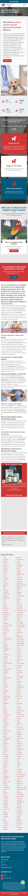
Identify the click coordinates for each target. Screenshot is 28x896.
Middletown (19, 586)
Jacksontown (6, 787)
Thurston (19, 758)
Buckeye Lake (6, 630)
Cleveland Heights (7, 663)
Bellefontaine (6, 597)
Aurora (4, 575)
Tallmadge (19, 752)
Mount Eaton (20, 605)
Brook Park (5, 627)
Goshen (5, 745)
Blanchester (6, 608)
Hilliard (5, 772)
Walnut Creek (20, 783)
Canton (5, 641)
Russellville (19, 703)
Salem (18, 705)
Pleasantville (20, 678)
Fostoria (5, 727)
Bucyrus (5, 632)
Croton (4, 676)
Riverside (19, 694)
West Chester (20, 796)
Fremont (5, 732)
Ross (18, 701)
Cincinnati (5, 656)
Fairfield (5, 710)
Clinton (5, 667)
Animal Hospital (4, 859)
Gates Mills (5, 740)
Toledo (18, 761)
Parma (18, 661)
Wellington (19, 792)
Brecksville (5, 617)
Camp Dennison (7, 637)
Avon (4, 581)
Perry (18, 668)
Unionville (19, 772)
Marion (18, 563)
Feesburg (5, 718)
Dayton (5, 681)
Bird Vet (3, 862)
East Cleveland (6, 698)
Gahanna (5, 734)
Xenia (18, 825)
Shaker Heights (20, 710)
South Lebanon (20, 729)
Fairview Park (6, 714)
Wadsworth (19, 781)
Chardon (5, 647)
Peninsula (19, 667)
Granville (5, 750)
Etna (4, 705)
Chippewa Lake (7, 654)
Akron (4, 557)
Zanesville (19, 829)
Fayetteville (6, 716)
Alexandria (5, 559)
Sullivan (19, 747)
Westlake (19, 803)
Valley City (19, 778)
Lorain (4, 820)
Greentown (5, 754)
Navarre (19, 617)
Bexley (5, 605)
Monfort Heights (20, 596)
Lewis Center (6, 809)
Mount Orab (19, 608)
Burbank (5, 634)
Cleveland (5, 661)
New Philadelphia (21, 625)
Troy (18, 767)
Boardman (5, 612)
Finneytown (6, 723)
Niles (18, 634)
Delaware (5, 687)
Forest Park (6, 725)
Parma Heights (20, 663)
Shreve (18, 719)
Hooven (5, 780)
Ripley (18, 690)
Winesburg (19, 820)
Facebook (15, 894)
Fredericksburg (6, 730)
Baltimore (5, 585)
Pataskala (19, 665)
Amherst (5, 565)
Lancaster (5, 805)
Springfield (19, 734)
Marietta (19, 561)
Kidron (4, 794)
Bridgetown (6, 623)
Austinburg (5, 577)
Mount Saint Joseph (21, 610)
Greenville (5, 756)
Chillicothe (5, 650)
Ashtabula (5, 570)
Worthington (19, 823)
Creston (5, 674)
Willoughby (19, 812)
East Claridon (6, 696)
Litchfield (5, 812)
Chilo (4, 652)
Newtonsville (20, 632)
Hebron (5, 769)
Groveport (5, 760)
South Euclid (20, 727)
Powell (18, 683)
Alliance (5, 561)
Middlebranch (20, 583)
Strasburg (19, 741)
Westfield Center (21, 802)
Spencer (19, 730)
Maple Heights (20, 559)
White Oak (19, 805)
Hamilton (5, 763)
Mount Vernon (20, 612)
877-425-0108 (14, 1)
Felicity (5, 719)
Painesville (19, 659)
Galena (5, 736)
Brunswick (5, 628)
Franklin (5, 729)
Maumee (19, 572)
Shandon (19, 712)
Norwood (19, 650)
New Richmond (20, 627)
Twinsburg (19, 769)
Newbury (19, 630)
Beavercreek (6, 594)
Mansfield (19, 557)
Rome (18, 699)
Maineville (5, 829)
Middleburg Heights (21, 585)
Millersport (19, 592)
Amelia (5, 563)
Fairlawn (5, 712)
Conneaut (5, 672)
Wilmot (18, 816)
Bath (4, 588)
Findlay (5, 721)
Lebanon (5, 807)
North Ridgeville (20, 643)
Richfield (19, 689)
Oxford (18, 658)
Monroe (18, 597)
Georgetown (6, 743)
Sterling (18, 736)
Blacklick (5, 606)
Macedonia (5, 825)
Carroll (4, 643)
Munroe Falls (20, 616)
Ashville (5, 572)
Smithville (19, 723)
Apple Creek (6, 566)
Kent (4, 791)
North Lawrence (20, 639)
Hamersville (6, 761)
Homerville (5, 778)
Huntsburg (5, 785)
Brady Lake (6, 616)
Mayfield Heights (21, 574)
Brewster (5, 619)
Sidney (18, 721)
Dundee (5, 694)
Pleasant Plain (20, 676)
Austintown (5, 579)
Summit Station (20, 749)
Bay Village (6, 590)
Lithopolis (5, 814)
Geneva (5, 741)
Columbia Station (7, 668)
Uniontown (19, 771)
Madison (5, 827)
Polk (18, 679)
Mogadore (19, 594)
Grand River (6, 749)
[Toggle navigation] (24, 5)
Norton (18, 647)
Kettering (5, 792)
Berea (4, 599)
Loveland (5, 822)
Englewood (6, 703)
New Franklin (20, 623)
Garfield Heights (7, 738)
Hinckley (5, 774)
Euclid (4, 707)
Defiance (5, 685)
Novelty (18, 652)
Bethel (4, 603)
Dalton (4, 679)
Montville (19, 599)
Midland (19, 588)
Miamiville (19, 581)
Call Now (14, 277)
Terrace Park (20, 754)
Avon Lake (5, 583)
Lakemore (5, 802)
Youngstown (20, 827)
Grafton (5, 747)
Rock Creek (19, 696)
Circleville (5, 658)
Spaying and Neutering (6, 867)
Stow (18, 740)
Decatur (5, 683)
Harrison (5, 765)
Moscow (19, 603)
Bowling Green (6, 614)
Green (4, 752)
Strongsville (19, 745)
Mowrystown (20, 614)
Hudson (5, 783)
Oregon (18, 654)
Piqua (18, 674)
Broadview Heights (7, 625)
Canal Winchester (7, 639)
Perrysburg (19, 670)
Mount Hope (20, 606)
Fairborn (5, 709)
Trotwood (19, 765)
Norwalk (19, 648)
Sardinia (19, 709)
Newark (18, 628)
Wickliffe (19, 809)
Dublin (4, 692)
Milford (18, 590)
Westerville (19, 800)
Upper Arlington (20, 776)
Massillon (19, 570)
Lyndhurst (5, 823)
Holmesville (6, 776)
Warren (18, 785)
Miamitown (19, 579)
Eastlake (5, 699)
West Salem (19, 798)
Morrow (18, 601)
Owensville (19, 656)
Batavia (5, 586)
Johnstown (5, 789)
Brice (4, 621)
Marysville (19, 566)
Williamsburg (20, 811)
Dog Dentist (3, 864)
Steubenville (20, 738)
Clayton (5, 659)
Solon (18, 725)
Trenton (18, 763)
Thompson (19, 756)
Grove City (5, 758)
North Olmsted (20, 641)
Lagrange (5, 800)
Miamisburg (19, 577)
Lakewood (5, 803)
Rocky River (20, 698)
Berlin (4, 601)
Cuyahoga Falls (7, 678)
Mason (18, 568)
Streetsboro (19, 743)
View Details (14, 252)
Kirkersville (5, 798)
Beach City (5, 592)
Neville (18, 619)
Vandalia (19, 780)
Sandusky (19, 707)
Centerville (5, 645)
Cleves (5, 665)
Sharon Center (20, 714)
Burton (4, 636)
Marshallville (20, 565)
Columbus (5, 670)
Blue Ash (5, 610)
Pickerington (20, 672)
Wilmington (19, 814)
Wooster (19, 822)
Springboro (19, 732)
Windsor (19, 818)
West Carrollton (20, 794)
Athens (5, 574)
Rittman (18, 692)
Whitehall (19, 807)
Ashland (5, 568)
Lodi (4, 818)
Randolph (19, 685)
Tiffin (18, 760)
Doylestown (6, 690)
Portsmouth (19, 681)
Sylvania (19, 750)
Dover (4, 689)
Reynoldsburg (20, 687)
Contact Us (7, 60)
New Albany (19, 621)
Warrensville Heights (21, 787)
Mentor (18, 575)
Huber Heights (6, 781)
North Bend (19, 636)
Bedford (5, 596)
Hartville (5, 767)
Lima (4, 811)
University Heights (21, 774)
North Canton (20, 637)
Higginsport (6, 771)
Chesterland (6, 648)
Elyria (4, 701)
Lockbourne (6, 816)
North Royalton (20, 645)
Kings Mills (5, 796)
